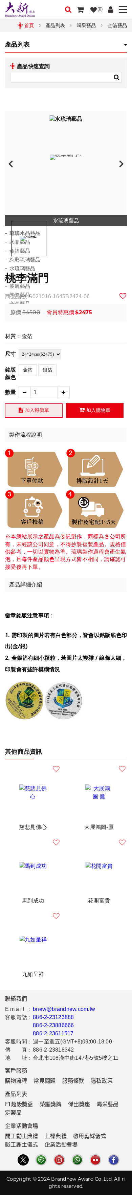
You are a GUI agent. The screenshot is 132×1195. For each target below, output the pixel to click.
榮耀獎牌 (51, 1105)
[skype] (113, 1160)
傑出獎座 (79, 1105)
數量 (10, 392)
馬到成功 (33, 900)
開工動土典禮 (21, 1136)
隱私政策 (102, 1081)
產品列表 (55, 25)
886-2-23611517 (53, 1033)
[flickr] (95, 1160)
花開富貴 (99, 900)
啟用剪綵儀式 (89, 1136)
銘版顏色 (10, 373)
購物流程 (16, 1081)
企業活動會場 (61, 1145)
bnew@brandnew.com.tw (64, 1009)
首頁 (29, 25)
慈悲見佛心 (33, 827)
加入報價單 (37, 410)
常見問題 (45, 1081)
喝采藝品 (86, 25)
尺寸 (10, 354)
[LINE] (41, 1160)
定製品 (13, 1113)
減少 (24, 392)
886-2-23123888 (53, 1017)
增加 (64, 392)
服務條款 (73, 1081)
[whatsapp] (77, 1160)
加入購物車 (98, 410)
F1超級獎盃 (19, 1105)
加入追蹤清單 (123, 296)
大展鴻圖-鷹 (99, 827)
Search (116, 77)
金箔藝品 (117, 25)
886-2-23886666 (53, 1025)
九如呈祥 (33, 974)
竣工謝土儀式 (21, 1145)
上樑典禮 (56, 1136)
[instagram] (59, 1160)
